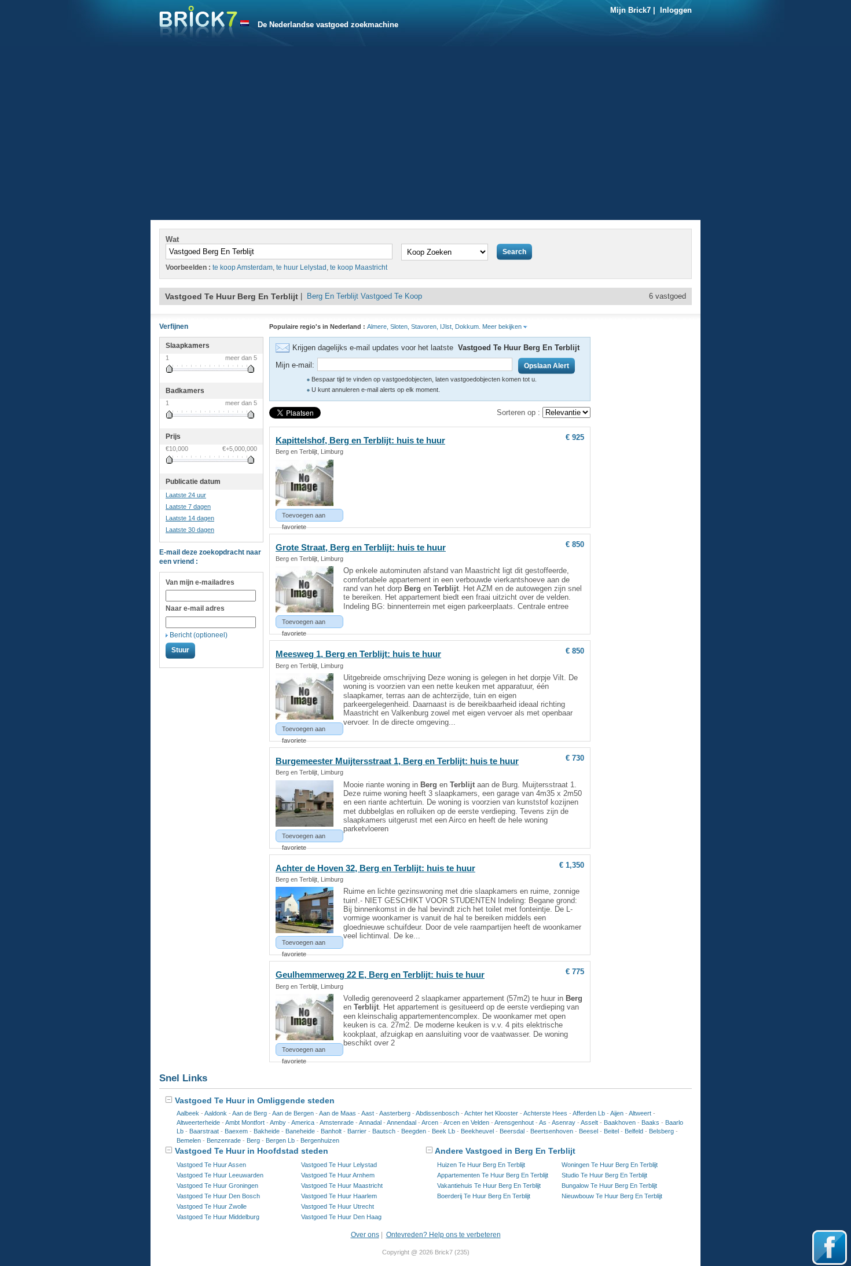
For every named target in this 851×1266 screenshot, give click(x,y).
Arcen (429, 1122)
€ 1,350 (571, 865)
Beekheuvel (477, 1131)
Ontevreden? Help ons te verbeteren (443, 1235)
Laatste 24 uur (186, 494)
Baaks (650, 1122)
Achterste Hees (545, 1113)
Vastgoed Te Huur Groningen (217, 1185)
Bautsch (383, 1131)
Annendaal (401, 1122)
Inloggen (676, 10)
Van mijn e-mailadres (200, 582)
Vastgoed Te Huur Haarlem (339, 1195)
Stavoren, (424, 326)
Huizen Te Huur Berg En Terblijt (481, 1164)
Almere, (377, 326)
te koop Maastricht (358, 267)
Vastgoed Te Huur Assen (211, 1164)
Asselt (589, 1122)
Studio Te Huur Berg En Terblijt (604, 1175)
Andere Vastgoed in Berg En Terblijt (504, 1150)
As (542, 1122)
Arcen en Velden (466, 1122)
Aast (367, 1113)
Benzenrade (224, 1140)
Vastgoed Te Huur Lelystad (339, 1164)
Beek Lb (443, 1131)
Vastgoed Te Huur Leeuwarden (220, 1175)
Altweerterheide (198, 1122)
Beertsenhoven (551, 1131)
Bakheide (267, 1131)
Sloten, (399, 326)
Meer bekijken (502, 326)
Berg (253, 1140)
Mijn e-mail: (295, 365)
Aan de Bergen (293, 1113)
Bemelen (189, 1140)
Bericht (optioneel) (199, 635)
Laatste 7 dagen (188, 506)
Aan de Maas (337, 1113)
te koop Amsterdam (242, 267)
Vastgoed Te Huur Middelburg (218, 1216)
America (302, 1122)
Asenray (563, 1122)
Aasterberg (394, 1113)
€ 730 (575, 758)
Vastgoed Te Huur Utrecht (337, 1206)
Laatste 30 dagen (190, 529)
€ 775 (575, 971)
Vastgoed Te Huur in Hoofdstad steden (250, 1150)
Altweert (640, 1113)
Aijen (616, 1113)
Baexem (236, 1131)
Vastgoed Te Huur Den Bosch (218, 1195)
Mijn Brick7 (630, 10)
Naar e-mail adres (195, 608)
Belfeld (634, 1131)
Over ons (365, 1235)
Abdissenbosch (437, 1113)
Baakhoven (620, 1122)
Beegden (413, 1131)
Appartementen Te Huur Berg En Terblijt (492, 1175)
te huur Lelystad (301, 267)
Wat (172, 239)
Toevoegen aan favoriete (303, 517)
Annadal (370, 1122)
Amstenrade (337, 1122)
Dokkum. (467, 326)
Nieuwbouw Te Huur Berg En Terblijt (612, 1195)
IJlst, (446, 326)
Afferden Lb (589, 1113)
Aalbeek (188, 1113)
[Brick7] (244, 23)
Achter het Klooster (491, 1113)
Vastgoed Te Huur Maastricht (342, 1185)
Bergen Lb (280, 1140)
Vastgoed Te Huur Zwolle (212, 1206)
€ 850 (575, 544)
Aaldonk (215, 1113)
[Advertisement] (425, 133)
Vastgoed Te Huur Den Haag (341, 1216)
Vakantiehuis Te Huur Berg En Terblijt (489, 1185)
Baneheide (300, 1131)
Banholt (331, 1131)
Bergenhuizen (319, 1140)
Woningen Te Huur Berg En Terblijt (610, 1164)
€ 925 (575, 437)
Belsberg (661, 1131)
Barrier (356, 1131)
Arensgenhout (514, 1122)
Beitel (611, 1131)
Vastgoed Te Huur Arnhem (338, 1175)
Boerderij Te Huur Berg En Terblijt (483, 1195)
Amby (278, 1122)
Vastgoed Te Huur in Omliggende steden (254, 1100)
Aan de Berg (249, 1113)
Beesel (588, 1131)
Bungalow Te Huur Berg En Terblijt (609, 1185)
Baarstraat (204, 1131)
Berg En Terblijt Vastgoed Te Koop (364, 296)
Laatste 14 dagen (190, 518)
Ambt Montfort (245, 1122)
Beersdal (512, 1131)
